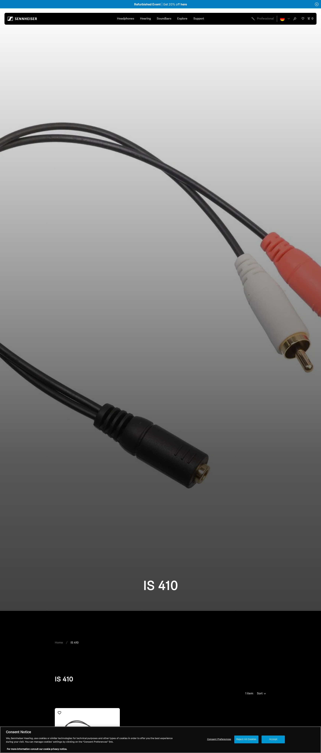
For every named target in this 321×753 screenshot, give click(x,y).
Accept (273, 739)
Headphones (125, 18)
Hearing (145, 18)
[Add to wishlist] (59, 713)
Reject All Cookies (246, 739)
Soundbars (164, 18)
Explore (182, 18)
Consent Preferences (219, 739)
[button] (285, 19)
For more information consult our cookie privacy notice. (37, 749)
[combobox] (295, 19)
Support (198, 18)
